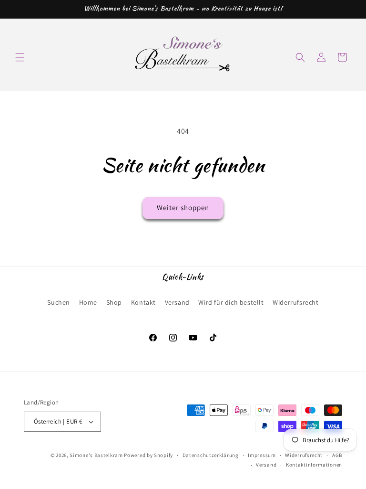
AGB (337, 455)
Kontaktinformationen (314, 464)
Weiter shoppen (183, 207)
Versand (177, 302)
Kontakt (143, 302)
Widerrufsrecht (295, 302)
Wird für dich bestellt (231, 302)
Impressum (261, 455)
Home (88, 302)
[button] (20, 57)
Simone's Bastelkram (96, 455)
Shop (114, 302)
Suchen (58, 302)
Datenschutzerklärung (211, 455)
